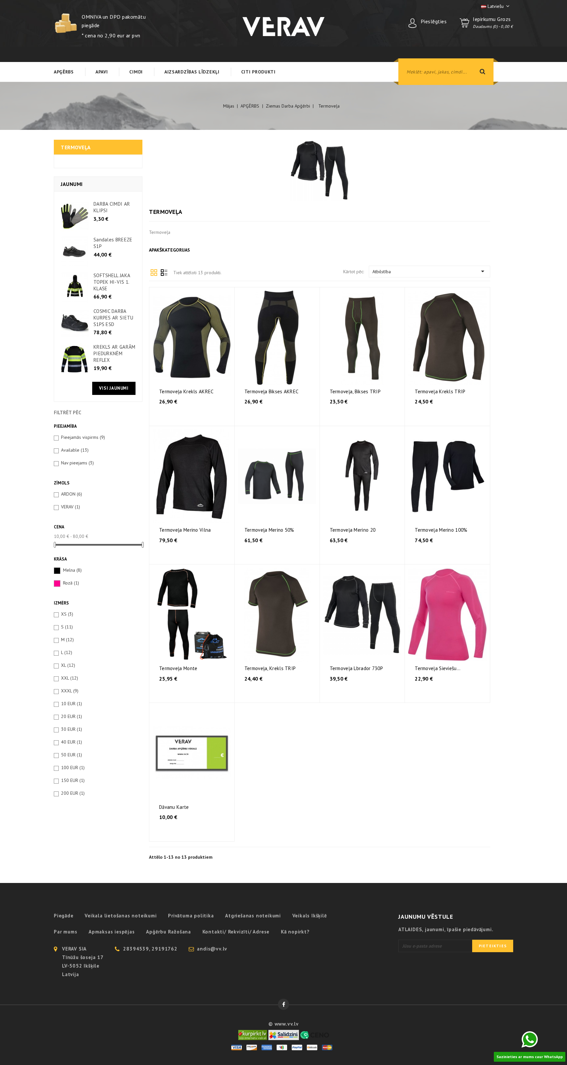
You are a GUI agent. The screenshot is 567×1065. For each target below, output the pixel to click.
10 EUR (71, 704)
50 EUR (71, 755)
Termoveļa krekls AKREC (186, 391)
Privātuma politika (191, 915)
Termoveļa (76, 147)
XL (68, 665)
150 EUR (73, 780)
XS (67, 614)
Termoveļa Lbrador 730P (356, 668)
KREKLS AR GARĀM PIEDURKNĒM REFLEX (115, 353)
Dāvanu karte (174, 807)
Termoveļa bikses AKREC (271, 391)
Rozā (71, 583)
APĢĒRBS (64, 72)
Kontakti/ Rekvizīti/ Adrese (236, 932)
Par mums (65, 932)
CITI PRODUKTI (258, 72)
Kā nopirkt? (295, 932)
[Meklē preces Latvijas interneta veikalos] (252, 1034)
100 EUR (73, 767)
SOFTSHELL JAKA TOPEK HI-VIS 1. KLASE (112, 282)
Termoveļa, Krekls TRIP (270, 668)
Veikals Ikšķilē (309, 915)
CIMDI (136, 72)
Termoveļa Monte (178, 668)
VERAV (70, 507)
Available (75, 450)
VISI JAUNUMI (114, 388)
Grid (154, 272)
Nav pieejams (77, 463)
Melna (72, 570)
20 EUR (71, 716)
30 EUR (71, 729)
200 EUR (73, 793)
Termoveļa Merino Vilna (185, 530)
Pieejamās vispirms (83, 437)
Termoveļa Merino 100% (441, 530)
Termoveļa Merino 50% (269, 530)
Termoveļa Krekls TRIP (440, 391)
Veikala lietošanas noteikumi (121, 915)
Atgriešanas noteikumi (253, 915)
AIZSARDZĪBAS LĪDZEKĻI (192, 72)
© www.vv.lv (283, 1024)
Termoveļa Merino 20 (353, 530)
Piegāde (64, 915)
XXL (69, 678)
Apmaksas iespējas (112, 932)
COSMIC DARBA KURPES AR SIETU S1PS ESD (114, 317)
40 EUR (71, 742)
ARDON (71, 494)
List (164, 272)
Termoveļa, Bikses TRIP (355, 391)
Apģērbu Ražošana (168, 932)
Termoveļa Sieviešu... (437, 668)
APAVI (101, 72)
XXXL (69, 691)
